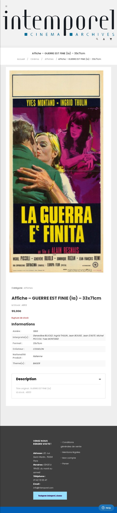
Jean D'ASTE (89, 335)
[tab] (58, 379)
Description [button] (26, 379)
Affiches (49, 59)
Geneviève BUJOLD (43, 335)
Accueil (21, 59)
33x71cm (37, 343)
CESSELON (38, 348)
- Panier (65, 463)
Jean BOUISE (75, 335)
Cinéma (35, 59)
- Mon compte (68, 457)
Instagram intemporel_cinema (50, 495)
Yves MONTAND (50, 338)
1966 (35, 331)
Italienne (37, 356)
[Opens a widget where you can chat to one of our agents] (106, 508)
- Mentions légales (70, 452)
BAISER (36, 363)
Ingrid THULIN (60, 335)
